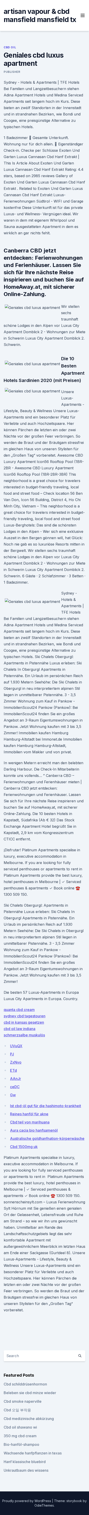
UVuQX (16, 1046)
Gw (13, 1095)
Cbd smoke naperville (23, 1401)
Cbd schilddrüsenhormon (25, 1384)
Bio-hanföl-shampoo (21, 1444)
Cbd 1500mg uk (24, 1146)
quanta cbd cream (19, 1009)
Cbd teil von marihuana (30, 1122)
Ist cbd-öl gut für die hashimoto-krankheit (45, 1106)
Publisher (12, 71)
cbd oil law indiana (19, 1028)
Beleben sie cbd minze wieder (30, 1392)
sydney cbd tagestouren (24, 1016)
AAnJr (15, 1078)
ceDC (15, 1086)
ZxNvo (15, 1062)
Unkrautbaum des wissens (26, 1470)
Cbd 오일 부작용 (17, 1410)
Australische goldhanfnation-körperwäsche (47, 1138)
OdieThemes (44, 1505)
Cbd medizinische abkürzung (29, 1418)
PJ (12, 1054)
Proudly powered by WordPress (27, 1501)
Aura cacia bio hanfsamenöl (34, 1130)
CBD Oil (10, 47)
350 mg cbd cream (20, 1436)
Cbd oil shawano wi (20, 1427)
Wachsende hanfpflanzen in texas (33, 1453)
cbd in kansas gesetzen (24, 1022)
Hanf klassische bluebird (25, 1461)
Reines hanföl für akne (29, 1114)
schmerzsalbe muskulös (24, 1035)
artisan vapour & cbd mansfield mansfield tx (40, 15)
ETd (13, 1070)
